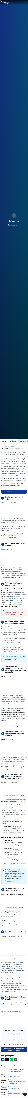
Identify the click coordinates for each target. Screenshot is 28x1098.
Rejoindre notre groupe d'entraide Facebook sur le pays (14, 1049)
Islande (7, 446)
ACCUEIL (4, 441)
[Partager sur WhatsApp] (11, 1059)
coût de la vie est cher (7, 968)
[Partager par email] (15, 1059)
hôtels (15, 568)
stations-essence (13, 598)
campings (17, 647)
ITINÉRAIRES (13, 441)
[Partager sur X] (7, 1059)
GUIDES (22, 441)
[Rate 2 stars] (11, 1034)
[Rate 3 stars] (14, 1034)
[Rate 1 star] (8, 1034)
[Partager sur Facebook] (2, 1059)
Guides (12, 446)
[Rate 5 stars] (20, 1034)
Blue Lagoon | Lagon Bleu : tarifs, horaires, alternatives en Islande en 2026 (17, 1093)
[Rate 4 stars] (17, 1034)
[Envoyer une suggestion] (25, 1094)
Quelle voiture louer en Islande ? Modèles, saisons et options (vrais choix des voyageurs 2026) (16, 1081)
